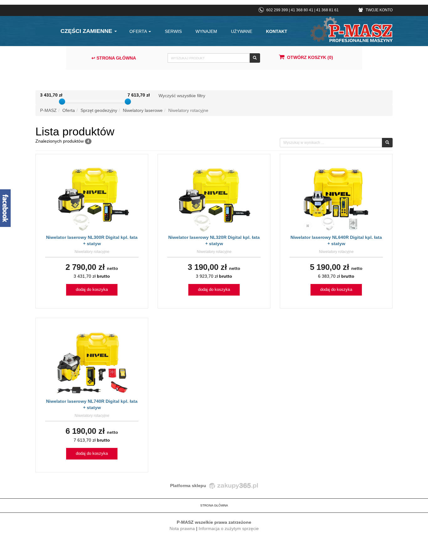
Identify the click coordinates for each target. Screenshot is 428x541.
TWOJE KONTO (379, 10)
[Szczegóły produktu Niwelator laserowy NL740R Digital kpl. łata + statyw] (92, 362)
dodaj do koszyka (92, 289)
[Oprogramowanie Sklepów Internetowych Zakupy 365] (232, 485)
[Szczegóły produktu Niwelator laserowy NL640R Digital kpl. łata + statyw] (336, 198)
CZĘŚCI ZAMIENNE (87, 31)
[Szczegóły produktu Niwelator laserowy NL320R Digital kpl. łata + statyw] (214, 198)
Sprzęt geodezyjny (99, 110)
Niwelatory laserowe (143, 110)
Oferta (138, 31)
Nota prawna (182, 528)
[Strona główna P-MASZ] (352, 29)
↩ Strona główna (113, 57)
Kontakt (276, 31)
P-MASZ (48, 110)
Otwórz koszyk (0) (310, 57)
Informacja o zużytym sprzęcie (229, 528)
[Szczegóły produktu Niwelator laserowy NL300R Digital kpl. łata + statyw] (92, 198)
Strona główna (214, 505)
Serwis (173, 31)
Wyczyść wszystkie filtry (182, 95)
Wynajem (206, 31)
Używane (241, 31)
